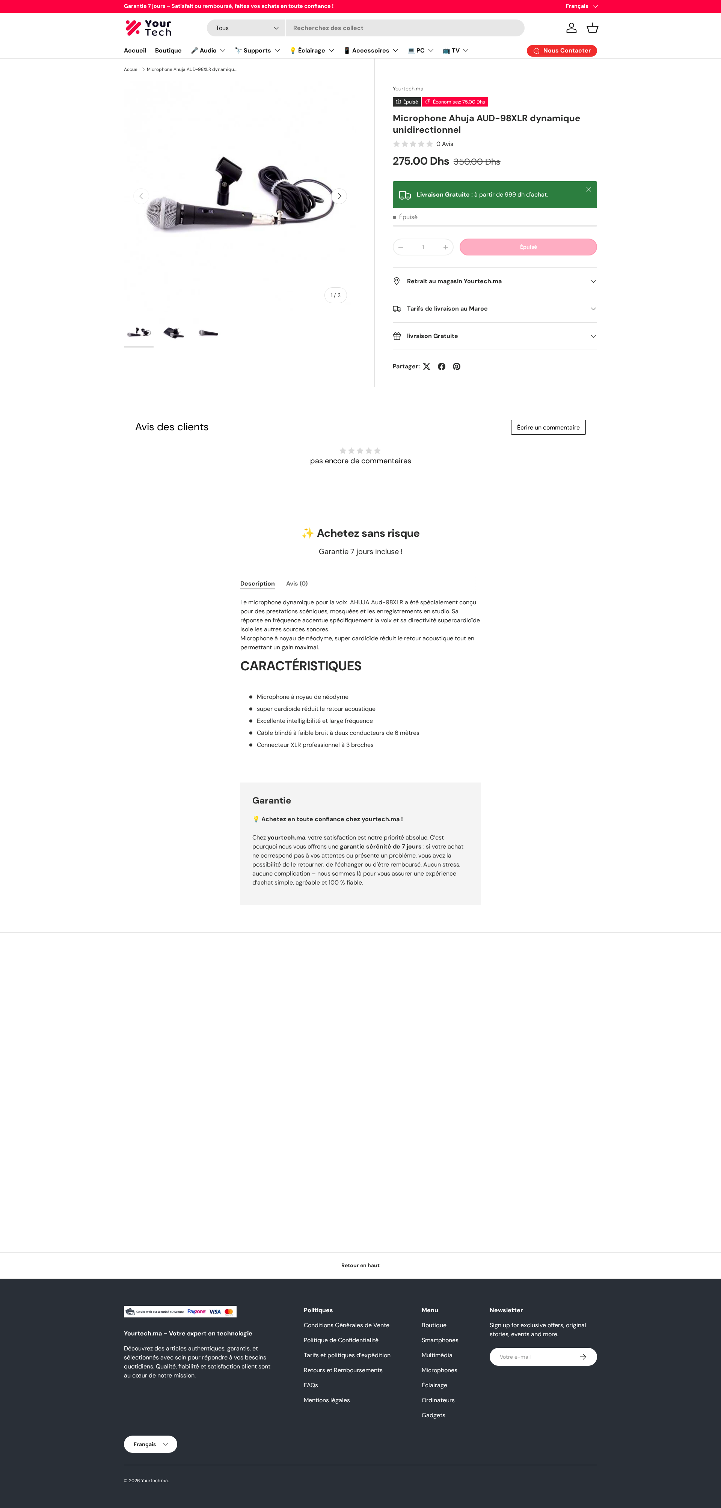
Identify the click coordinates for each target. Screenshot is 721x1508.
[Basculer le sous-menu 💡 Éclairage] (331, 50)
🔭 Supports (253, 50)
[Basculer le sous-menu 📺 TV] (465, 50)
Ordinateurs (438, 1400)
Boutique (168, 50)
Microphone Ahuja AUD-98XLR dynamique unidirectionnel (192, 69)
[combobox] (366, 28)
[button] (592, 28)
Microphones (439, 1370)
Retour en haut (360, 1265)
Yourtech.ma (408, 88)
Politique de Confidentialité (341, 1340)
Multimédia (437, 1355)
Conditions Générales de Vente (346, 1325)
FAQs (311, 1385)
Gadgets (433, 1415)
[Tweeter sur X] (426, 366)
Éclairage (434, 1385)
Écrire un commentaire (548, 427)
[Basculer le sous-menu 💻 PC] (430, 50)
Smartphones (440, 1340)
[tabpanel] (360, 681)
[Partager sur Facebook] (441, 366)
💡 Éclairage (307, 50)
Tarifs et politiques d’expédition (347, 1355)
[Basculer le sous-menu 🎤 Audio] (222, 50)
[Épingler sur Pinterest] (456, 366)
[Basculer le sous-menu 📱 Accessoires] (395, 50)
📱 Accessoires (366, 50)
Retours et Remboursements (343, 1370)
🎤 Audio (204, 50)
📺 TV (451, 50)
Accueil (135, 50)
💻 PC (416, 50)
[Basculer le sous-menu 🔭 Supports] (277, 50)
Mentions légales (327, 1400)
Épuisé (528, 246)
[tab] (257, 583)
